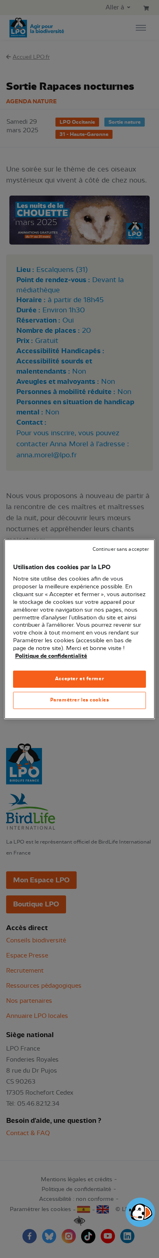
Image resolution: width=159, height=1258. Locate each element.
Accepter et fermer (79, 678)
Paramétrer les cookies (79, 700)
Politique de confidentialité (51, 656)
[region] (79, 629)
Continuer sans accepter (121, 549)
